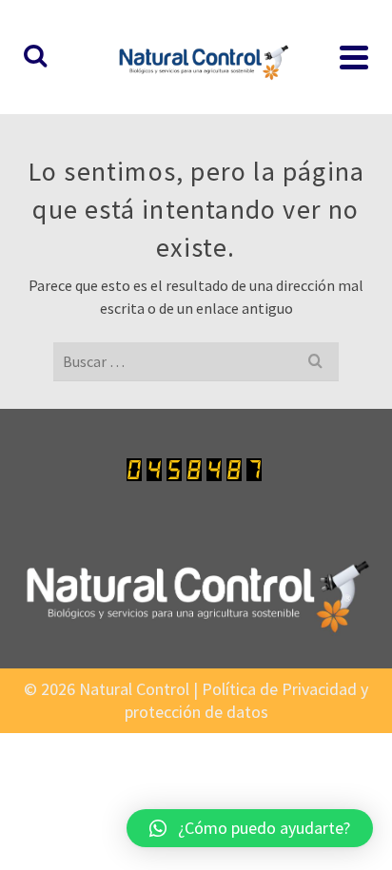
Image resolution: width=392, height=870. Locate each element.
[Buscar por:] (196, 361)
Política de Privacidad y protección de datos (247, 700)
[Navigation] (354, 57)
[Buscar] (35, 57)
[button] (250, 828)
